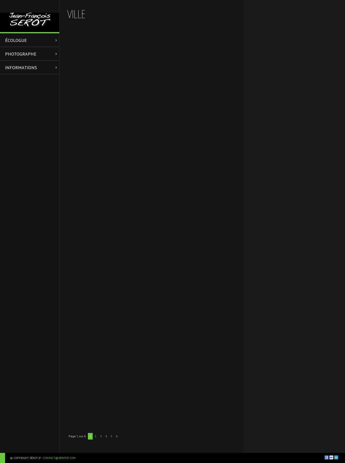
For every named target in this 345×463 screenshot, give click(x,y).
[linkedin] (336, 457)
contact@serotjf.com (59, 458)
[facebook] (327, 457)
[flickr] (331, 457)
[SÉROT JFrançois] (29, 16)
